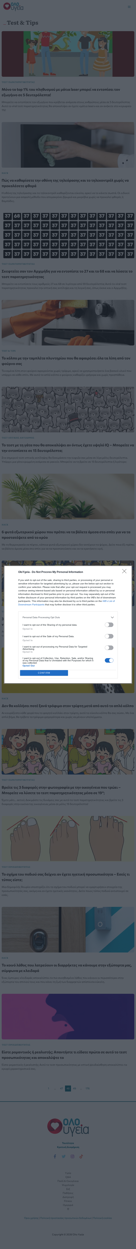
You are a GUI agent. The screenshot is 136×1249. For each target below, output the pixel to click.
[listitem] (68, 617)
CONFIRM (44, 673)
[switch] (109, 625)
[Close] (125, 572)
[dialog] (68, 624)
